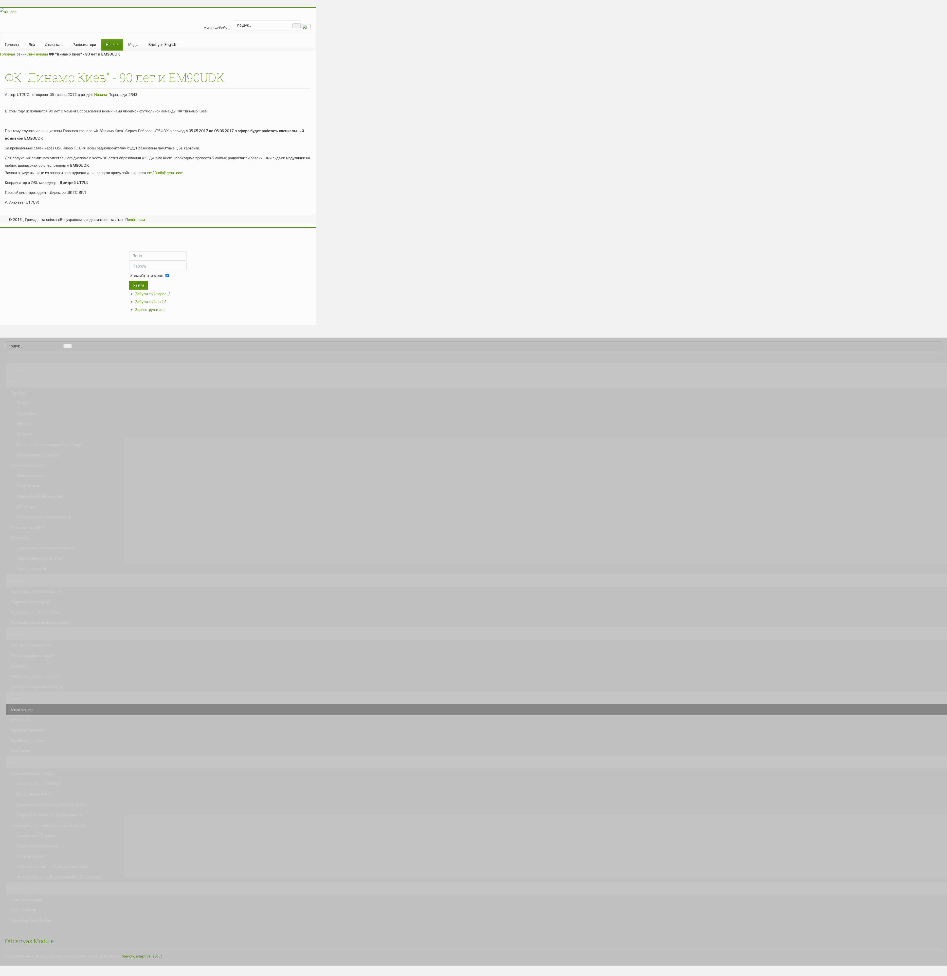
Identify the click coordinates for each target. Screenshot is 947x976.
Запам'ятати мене (146, 275)
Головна (7, 54)
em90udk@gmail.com (165, 173)
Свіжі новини (37, 54)
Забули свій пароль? (152, 294)
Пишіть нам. (135, 219)
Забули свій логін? (150, 302)
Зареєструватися (149, 309)
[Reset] (296, 25)
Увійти (138, 285)
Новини (100, 94)
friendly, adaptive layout (142, 956)
